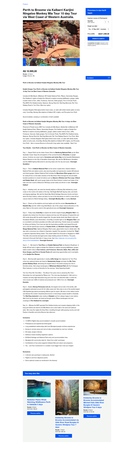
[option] (30, 62)
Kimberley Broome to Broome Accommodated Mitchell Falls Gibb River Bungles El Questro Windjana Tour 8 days (93, 403)
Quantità (91, 21)
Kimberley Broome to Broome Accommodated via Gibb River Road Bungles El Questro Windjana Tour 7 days (67, 422)
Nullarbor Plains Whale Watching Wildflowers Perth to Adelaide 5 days (38, 402)
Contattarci (90, 78)
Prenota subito (98, 39)
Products (25, 4)
